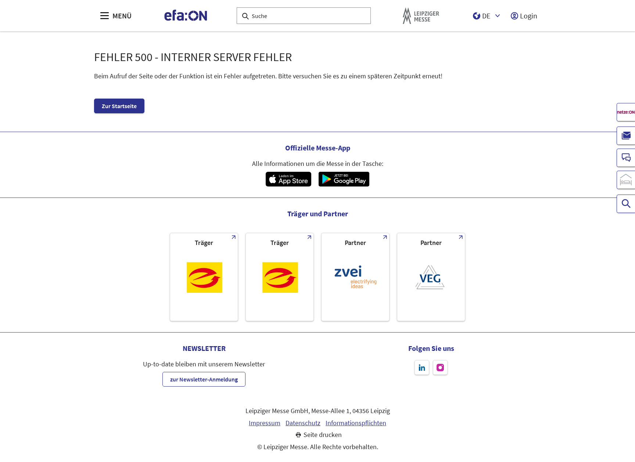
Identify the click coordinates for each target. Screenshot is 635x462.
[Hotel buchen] (626, 180)
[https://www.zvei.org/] (355, 277)
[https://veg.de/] (431, 277)
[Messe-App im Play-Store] (344, 179)
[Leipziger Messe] (421, 15)
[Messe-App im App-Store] (288, 179)
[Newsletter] (626, 136)
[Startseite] (186, 15)
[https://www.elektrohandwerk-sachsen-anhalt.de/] (279, 277)
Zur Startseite (119, 106)
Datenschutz (303, 423)
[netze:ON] (626, 112)
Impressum (264, 423)
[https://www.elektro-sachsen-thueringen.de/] (204, 277)
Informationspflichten (356, 423)
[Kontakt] (626, 158)
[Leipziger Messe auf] (422, 367)
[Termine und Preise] (626, 204)
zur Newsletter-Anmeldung (204, 379)
